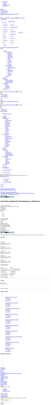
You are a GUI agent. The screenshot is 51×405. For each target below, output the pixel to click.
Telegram (6, 180)
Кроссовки (10, 56)
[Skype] (11, 197)
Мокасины (10, 57)
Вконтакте (6, 179)
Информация (3, 374)
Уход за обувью (3, 383)
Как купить (5, 78)
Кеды (9, 68)
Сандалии (10, 73)
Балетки (9, 53)
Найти (2, 403)
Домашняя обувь (11, 67)
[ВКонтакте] (1, 197)
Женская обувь (8, 51)
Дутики (9, 64)
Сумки (6, 76)
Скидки (2, 385)
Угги (9, 63)
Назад (6, 119)
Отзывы (7, 85)
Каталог (4, 50)
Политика (7, 86)
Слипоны (10, 62)
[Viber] (8, 197)
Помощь (2, 375)
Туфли (9, 60)
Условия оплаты (8, 80)
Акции (4, 77)
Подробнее (7, 300)
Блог (6, 84)
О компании (5, 83)
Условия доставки (9, 81)
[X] (6, 197)
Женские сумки (3, 384)
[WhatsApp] (10, 197)
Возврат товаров (9, 82)
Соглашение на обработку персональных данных (10, 373)
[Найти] (0, 99)
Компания (2, 367)
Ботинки (10, 55)
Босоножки (10, 54)
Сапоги (9, 59)
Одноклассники (7, 182)
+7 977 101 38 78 (4, 10)
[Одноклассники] (3, 197)
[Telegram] (13, 197)
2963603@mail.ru (5, 176)
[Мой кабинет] (1, 93)
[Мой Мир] (4, 197)
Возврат (2, 378)
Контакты (7, 88)
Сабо (9, 58)
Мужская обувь (8, 65)
